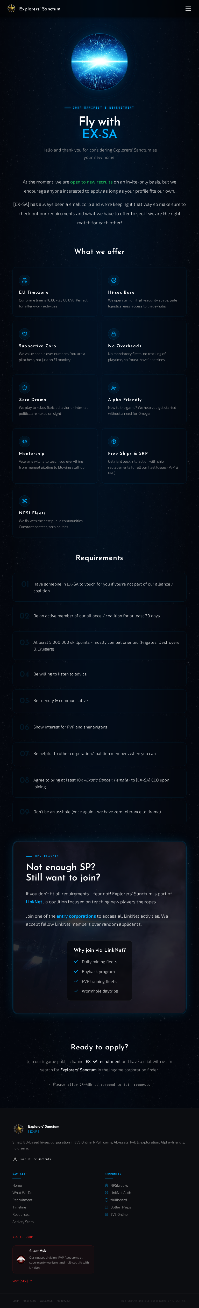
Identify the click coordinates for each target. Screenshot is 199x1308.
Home (17, 1185)
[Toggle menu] (188, 8)
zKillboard (118, 1200)
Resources (21, 1214)
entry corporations (76, 916)
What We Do (22, 1192)
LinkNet (34, 901)
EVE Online (118, 1214)
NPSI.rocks (119, 1185)
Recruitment (22, 1200)
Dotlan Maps (120, 1207)
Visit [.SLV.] (20, 1281)
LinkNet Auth (120, 1192)
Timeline (19, 1207)
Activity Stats (23, 1221)
